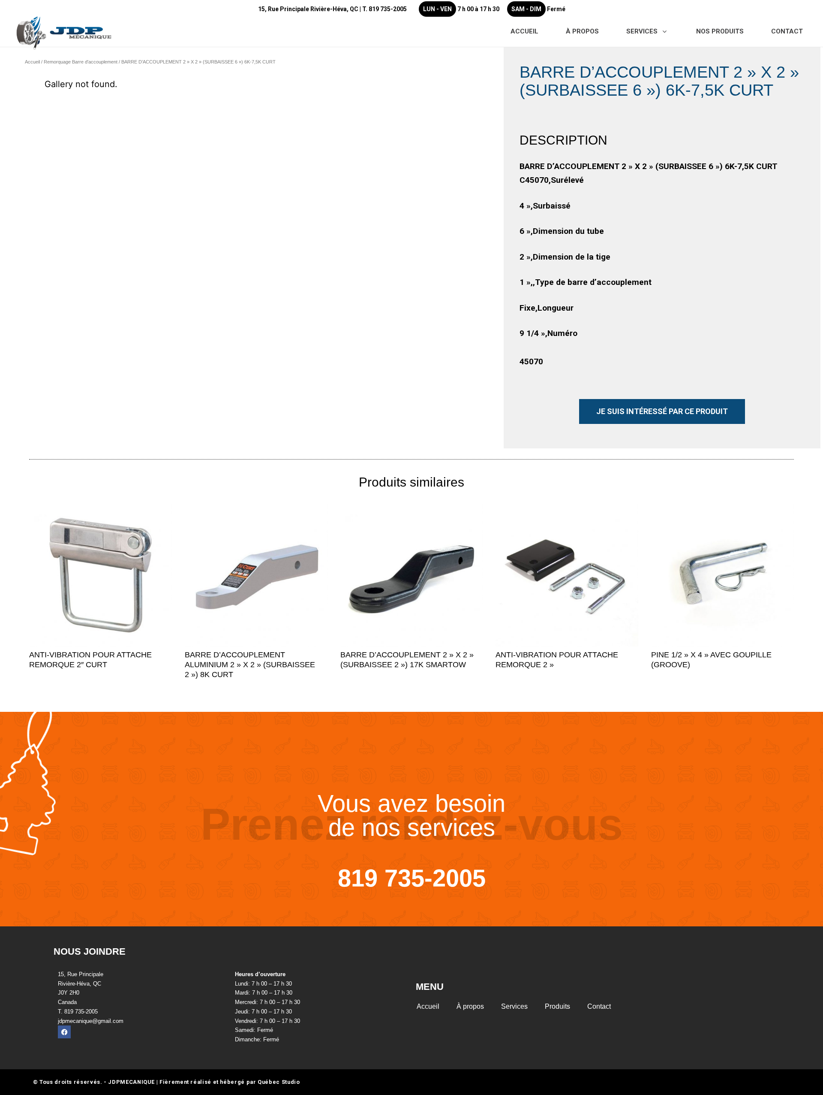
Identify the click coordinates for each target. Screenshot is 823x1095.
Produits (557, 1006)
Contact (599, 1006)
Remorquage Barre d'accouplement (80, 61)
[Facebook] (64, 1031)
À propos (470, 1006)
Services (514, 1006)
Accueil (32, 61)
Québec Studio (279, 1082)
